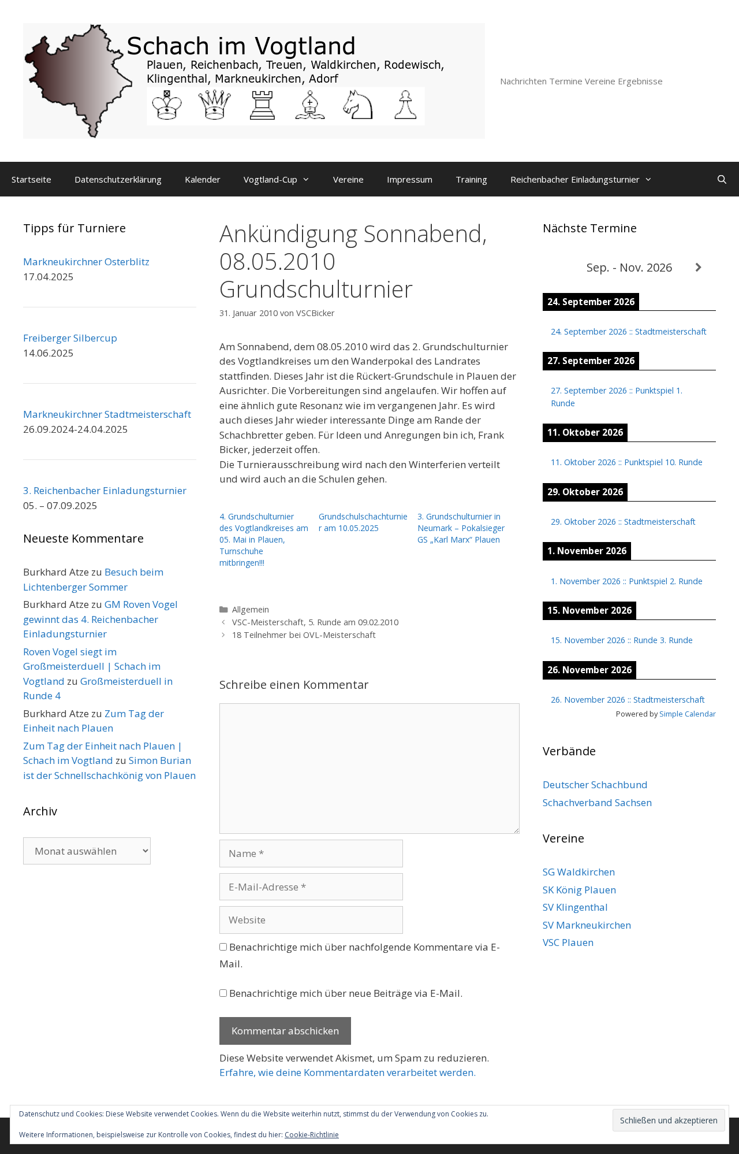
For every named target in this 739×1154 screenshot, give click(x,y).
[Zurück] (560, 268)
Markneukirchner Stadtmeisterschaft (107, 414)
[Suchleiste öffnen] (722, 179)
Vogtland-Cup (270, 179)
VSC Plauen (568, 942)
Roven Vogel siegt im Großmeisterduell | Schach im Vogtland (92, 666)
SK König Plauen (579, 889)
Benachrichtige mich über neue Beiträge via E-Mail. (345, 993)
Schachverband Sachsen (597, 802)
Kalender (203, 179)
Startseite (31, 179)
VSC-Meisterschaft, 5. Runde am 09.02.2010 (315, 622)
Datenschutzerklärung (118, 179)
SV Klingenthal (575, 907)
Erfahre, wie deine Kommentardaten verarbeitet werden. (347, 1072)
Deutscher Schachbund (595, 784)
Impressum (409, 179)
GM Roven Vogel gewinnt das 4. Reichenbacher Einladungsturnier (100, 619)
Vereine (348, 179)
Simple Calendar (687, 713)
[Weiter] (698, 268)
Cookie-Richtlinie (312, 1135)
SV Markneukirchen (587, 925)
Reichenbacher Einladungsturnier (575, 179)
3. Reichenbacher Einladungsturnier (104, 490)
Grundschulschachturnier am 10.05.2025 (363, 522)
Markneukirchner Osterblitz (86, 261)
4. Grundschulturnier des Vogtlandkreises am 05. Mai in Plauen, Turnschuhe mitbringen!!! (263, 539)
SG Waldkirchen (579, 871)
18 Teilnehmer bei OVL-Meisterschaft (304, 634)
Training (471, 179)
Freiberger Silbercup (70, 337)
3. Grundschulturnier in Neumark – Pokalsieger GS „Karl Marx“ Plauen (461, 528)
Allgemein (250, 609)
